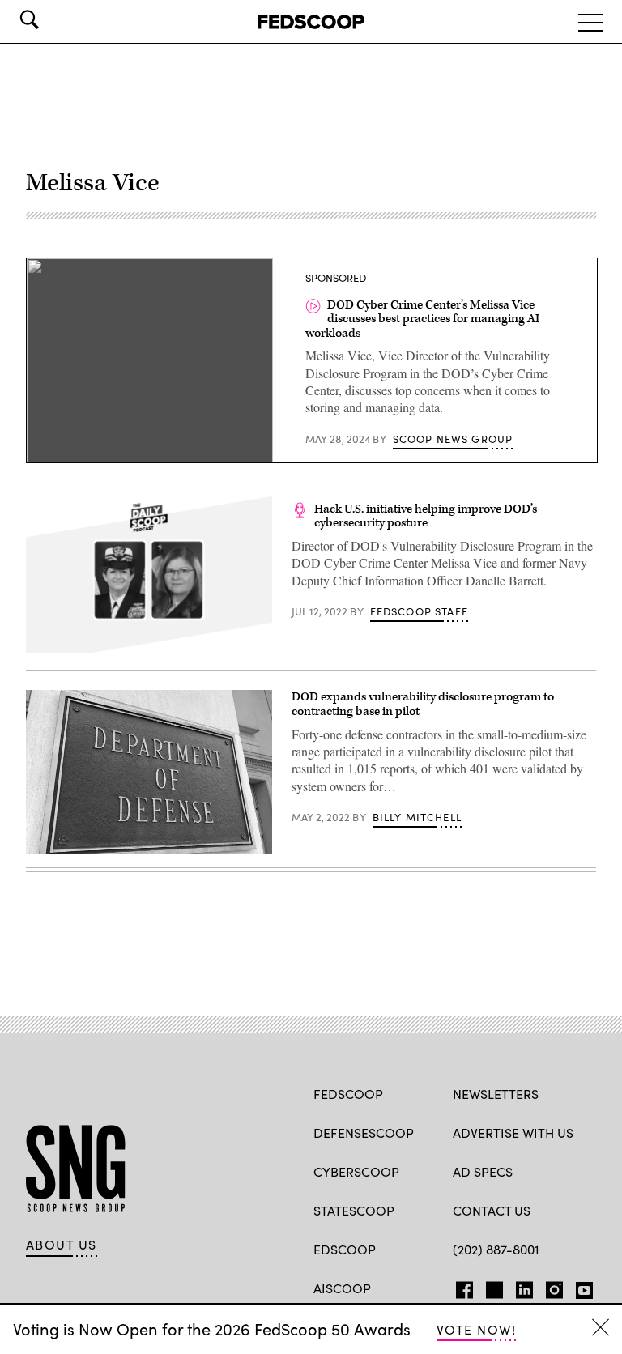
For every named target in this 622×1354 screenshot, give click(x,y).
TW (492, 1287)
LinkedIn (524, 1287)
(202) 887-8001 (496, 1249)
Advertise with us (513, 1132)
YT (580, 1287)
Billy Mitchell (417, 817)
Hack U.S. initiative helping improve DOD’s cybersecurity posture (425, 516)
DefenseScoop (363, 1132)
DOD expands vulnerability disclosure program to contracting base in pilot (423, 704)
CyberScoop (356, 1171)
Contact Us (491, 1210)
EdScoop (344, 1249)
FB (460, 1287)
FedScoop (348, 1093)
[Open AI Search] (51, 19)
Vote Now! (476, 1329)
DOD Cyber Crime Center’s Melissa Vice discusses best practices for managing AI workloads (422, 319)
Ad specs (483, 1171)
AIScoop (342, 1288)
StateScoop (353, 1210)
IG (549, 1287)
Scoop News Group (453, 439)
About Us (61, 1245)
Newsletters (496, 1093)
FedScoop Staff (419, 611)
